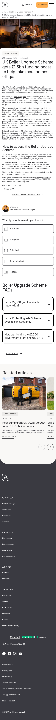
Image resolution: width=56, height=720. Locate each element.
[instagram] (14, 653)
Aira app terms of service (11, 695)
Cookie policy (7, 671)
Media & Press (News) (10, 626)
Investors (6, 579)
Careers (5, 620)
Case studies (7, 607)
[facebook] (4, 653)
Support (5, 601)
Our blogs (12, 12)
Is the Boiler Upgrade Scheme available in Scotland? (23, 320)
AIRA (4, 12)
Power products (8, 544)
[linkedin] (9, 653)
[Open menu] (51, 4)
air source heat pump (15, 135)
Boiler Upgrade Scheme (22, 162)
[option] (28, 228)
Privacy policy (7, 677)
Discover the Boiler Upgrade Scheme (26, 194)
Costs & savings (8, 504)
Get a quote (42, 5)
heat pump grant (20, 97)
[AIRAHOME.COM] (4, 4)
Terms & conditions (9, 683)
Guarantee (6, 516)
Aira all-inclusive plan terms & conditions (17, 689)
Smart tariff (6, 510)
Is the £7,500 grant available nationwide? (22, 304)
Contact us (6, 595)
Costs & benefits (25, 12)
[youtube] (20, 653)
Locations (6, 613)
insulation (46, 178)
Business (5, 573)
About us (5, 522)
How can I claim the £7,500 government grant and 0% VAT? (24, 336)
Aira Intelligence (8, 556)
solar (37, 178)
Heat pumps (7, 538)
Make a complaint (8, 701)
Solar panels (7, 550)
